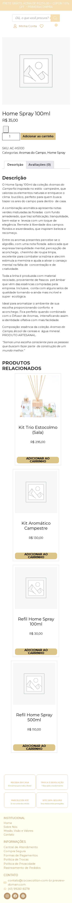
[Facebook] (15, 896)
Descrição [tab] (15, 164)
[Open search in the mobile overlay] (36, 18)
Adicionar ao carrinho (38, 136)
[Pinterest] (23, 896)
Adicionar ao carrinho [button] (38, 460)
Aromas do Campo (32, 152)
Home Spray (56, 152)
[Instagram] (7, 896)
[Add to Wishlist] (6, 129)
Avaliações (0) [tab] (39, 164)
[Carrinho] (56, 26)
